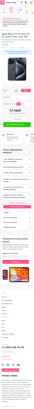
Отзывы (6, 213)
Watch (3, 331)
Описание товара (9, 227)
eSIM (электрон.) (16, 90)
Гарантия (4, 297)
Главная (3, 30)
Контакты (4, 314)
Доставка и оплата (7, 303)
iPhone (8, 30)
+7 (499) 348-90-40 (13, 347)
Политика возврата (7, 300)
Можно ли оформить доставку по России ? (15, 180)
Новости (4, 307)
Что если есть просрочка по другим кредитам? (13, 188)
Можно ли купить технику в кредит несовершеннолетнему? (14, 196)
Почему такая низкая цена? (13, 173)
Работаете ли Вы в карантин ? (13, 167)
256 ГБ (14, 104)
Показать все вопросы (17, 203)
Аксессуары (5, 337)
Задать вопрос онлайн (17, 207)
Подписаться (15, 262)
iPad (3, 324)
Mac (3, 327)
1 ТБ (23, 104)
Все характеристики (10, 217)
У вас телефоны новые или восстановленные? (12, 160)
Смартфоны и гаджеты (8, 334)
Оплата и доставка (10, 222)
